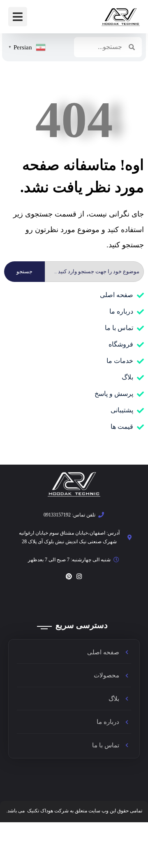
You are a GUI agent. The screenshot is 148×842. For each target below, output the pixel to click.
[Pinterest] (69, 576)
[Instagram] (79, 576)
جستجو (24, 271)
